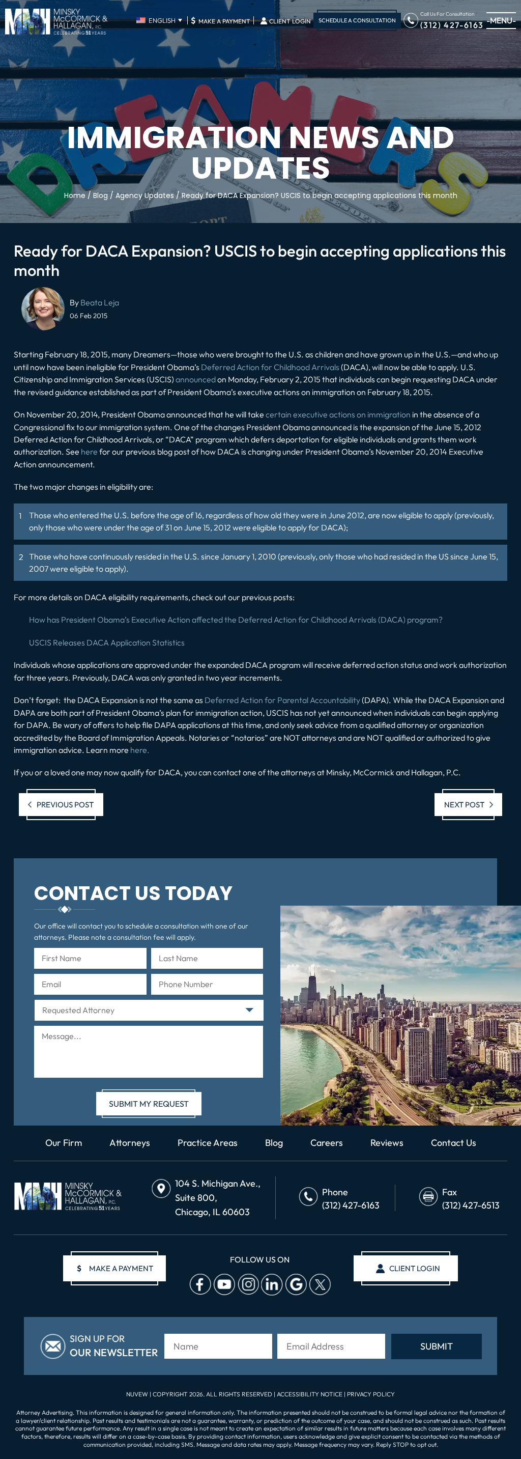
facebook (200, 1285)
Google (295, 1285)
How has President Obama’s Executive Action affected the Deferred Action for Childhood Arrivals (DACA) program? (236, 619)
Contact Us (453, 1142)
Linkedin (271, 1285)
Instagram (247, 1285)
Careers (326, 1142)
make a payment (115, 1268)
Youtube (224, 1285)
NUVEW (137, 1394)
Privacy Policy (371, 1394)
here (89, 451)
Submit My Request (149, 1104)
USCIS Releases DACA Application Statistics (107, 642)
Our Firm (63, 1142)
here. (140, 750)
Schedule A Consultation (357, 20)
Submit (436, 1346)
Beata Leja (99, 302)
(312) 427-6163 (452, 24)
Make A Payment (220, 20)
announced (196, 379)
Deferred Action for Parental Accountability (282, 700)
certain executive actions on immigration (338, 414)
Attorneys (129, 1142)
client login (414, 1268)
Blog (274, 1142)
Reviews (386, 1142)
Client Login (290, 21)
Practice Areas (208, 1142)
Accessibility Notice (310, 1394)
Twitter (319, 1285)
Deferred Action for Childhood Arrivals (270, 367)
